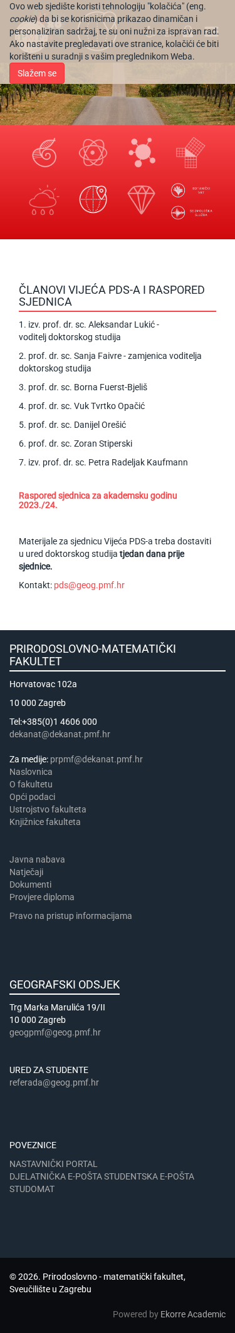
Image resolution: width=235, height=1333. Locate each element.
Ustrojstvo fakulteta (47, 809)
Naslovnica (31, 772)
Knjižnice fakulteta (45, 822)
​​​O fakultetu (31, 784)
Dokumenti (30, 884)
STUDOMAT (32, 1189)
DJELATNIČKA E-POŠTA (55, 1176)
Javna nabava (37, 859)
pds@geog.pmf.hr (89, 585)
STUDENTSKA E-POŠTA (149, 1176)
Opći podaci (32, 797)
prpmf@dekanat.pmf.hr (96, 759)
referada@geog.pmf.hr (54, 1082)
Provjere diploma (42, 897)
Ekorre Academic (193, 1314)
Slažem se (37, 73)
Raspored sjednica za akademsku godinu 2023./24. (98, 500)
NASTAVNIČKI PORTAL (53, 1164)
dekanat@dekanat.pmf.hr (59, 734)
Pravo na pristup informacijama (72, 916)
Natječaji (26, 872)
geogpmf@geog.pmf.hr (55, 1032)
